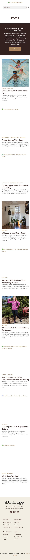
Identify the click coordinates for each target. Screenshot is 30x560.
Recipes (4, 374)
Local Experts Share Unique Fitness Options (15, 428)
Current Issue (17, 534)
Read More (15, 49)
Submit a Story (6, 525)
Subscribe (16, 522)
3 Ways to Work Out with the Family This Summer (15, 329)
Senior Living (14, 137)
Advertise (5, 537)
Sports (4, 88)
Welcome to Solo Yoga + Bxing (13, 233)
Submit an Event (7, 522)
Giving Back (5, 182)
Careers (5, 539)
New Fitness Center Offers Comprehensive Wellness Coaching (15, 378)
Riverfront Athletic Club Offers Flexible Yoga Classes (13, 281)
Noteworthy (5, 137)
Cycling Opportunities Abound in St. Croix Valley (15, 186)
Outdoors (13, 182)
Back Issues (17, 525)
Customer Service (18, 527)
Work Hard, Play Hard (10, 476)
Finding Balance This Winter (12, 140)
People (4, 473)
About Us (5, 534)
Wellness (10, 88)
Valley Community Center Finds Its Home (15, 30)
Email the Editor (7, 527)
